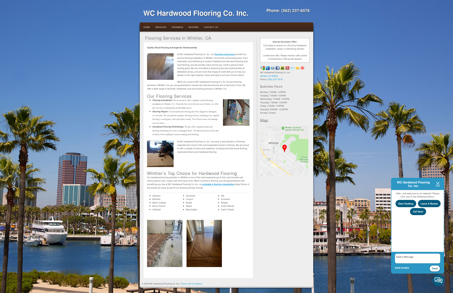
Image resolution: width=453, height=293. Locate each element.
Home (147, 27)
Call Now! (418, 211)
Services (160, 27)
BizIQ (397, 267)
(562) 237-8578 (295, 10)
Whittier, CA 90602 (269, 75)
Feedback (177, 27)
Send (435, 268)
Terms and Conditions (191, 283)
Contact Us (211, 27)
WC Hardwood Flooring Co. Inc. (195, 13)
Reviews (194, 27)
